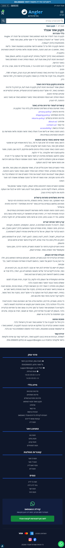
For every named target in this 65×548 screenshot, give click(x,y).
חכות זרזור (32, 492)
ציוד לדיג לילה (32, 485)
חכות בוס (32, 435)
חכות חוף (32, 489)
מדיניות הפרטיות (32, 391)
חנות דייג (61, 26)
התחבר (4, 6)
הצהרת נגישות (32, 412)
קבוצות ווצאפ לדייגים (32, 419)
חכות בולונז (32, 438)
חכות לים (32, 469)
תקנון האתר (50, 26)
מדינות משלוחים (32, 394)
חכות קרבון (32, 442)
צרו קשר (32, 408)
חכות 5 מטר (32, 458)
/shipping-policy (43, 115)
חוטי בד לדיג (32, 482)
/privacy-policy (45, 111)
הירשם (13, 6)
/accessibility (46, 128)
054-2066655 (19, 2)
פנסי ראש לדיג (32, 465)
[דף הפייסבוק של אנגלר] (34, 539)
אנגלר (29, 544)
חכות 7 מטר (32, 462)
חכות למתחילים (32, 445)
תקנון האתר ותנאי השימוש (32, 401)
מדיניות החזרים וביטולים (32, 398)
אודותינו (32, 405)
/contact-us (52, 125)
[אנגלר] (32, 13)
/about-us (52, 121)
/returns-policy (38, 118)
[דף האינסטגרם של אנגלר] (30, 539)
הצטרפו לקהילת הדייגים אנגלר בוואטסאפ (32, 415)
